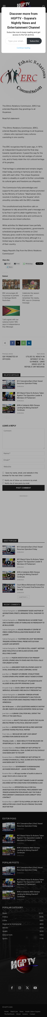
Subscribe (34, 41)
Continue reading (23, 48)
